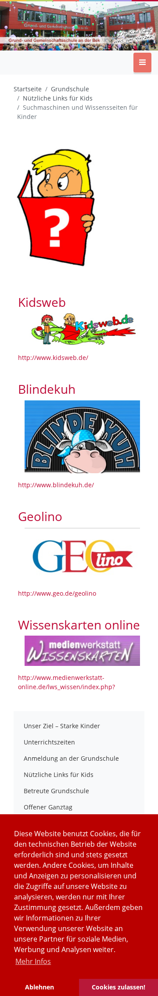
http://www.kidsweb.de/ (53, 357)
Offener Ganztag (48, 807)
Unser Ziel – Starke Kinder (62, 726)
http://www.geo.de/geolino (57, 593)
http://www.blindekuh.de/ (56, 485)
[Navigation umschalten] (142, 62)
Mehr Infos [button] (33, 961)
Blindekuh (46, 389)
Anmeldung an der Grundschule (71, 758)
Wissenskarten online (79, 624)
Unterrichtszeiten (49, 742)
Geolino (40, 516)
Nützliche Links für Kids (58, 774)
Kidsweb (42, 302)
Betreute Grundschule (56, 791)
